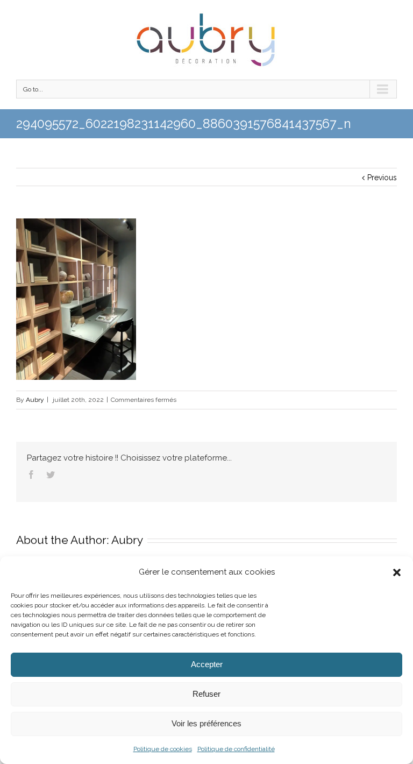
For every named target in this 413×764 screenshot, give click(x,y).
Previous (382, 177)
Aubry (35, 400)
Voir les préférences (206, 723)
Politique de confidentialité (236, 749)
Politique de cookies (162, 749)
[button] (396, 572)
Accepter (207, 664)
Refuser (206, 693)
